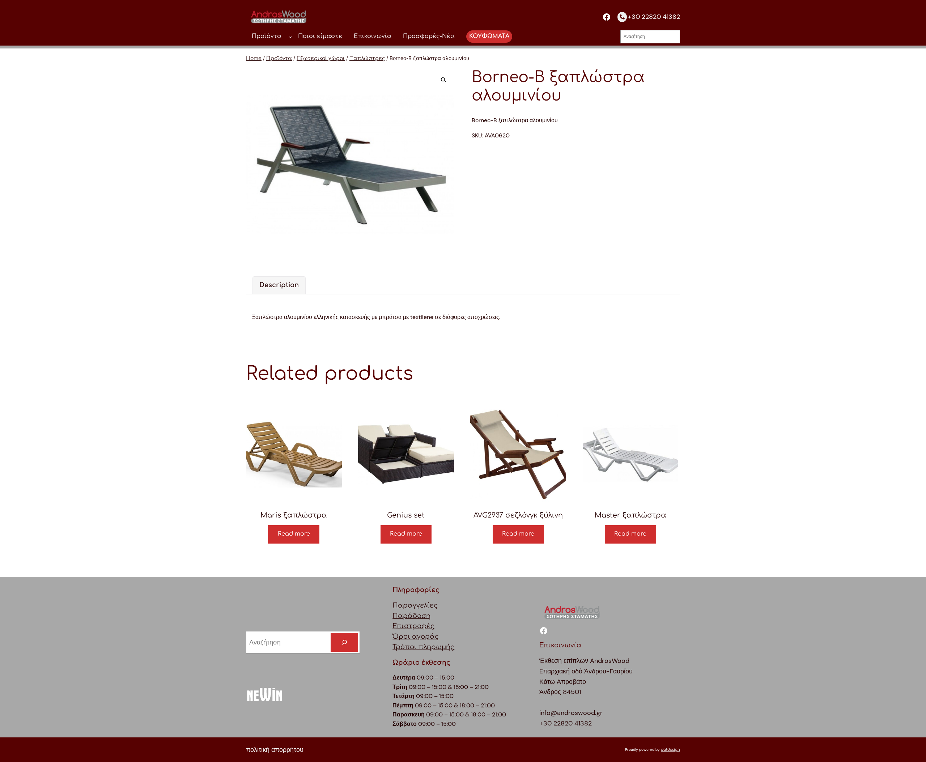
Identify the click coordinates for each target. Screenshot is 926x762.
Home (254, 58)
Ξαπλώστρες (367, 58)
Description (279, 285)
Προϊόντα (279, 58)
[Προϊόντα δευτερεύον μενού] (290, 36)
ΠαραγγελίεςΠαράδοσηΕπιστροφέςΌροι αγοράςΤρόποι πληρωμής (423, 626)
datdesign (670, 750)
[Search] (344, 642)
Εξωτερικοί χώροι (321, 58)
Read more (294, 534)
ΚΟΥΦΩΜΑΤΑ (489, 36)
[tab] (279, 285)
